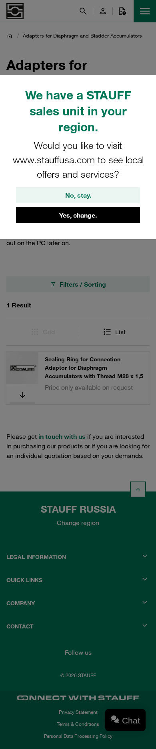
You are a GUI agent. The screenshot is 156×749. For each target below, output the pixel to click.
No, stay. (78, 195)
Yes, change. (78, 215)
